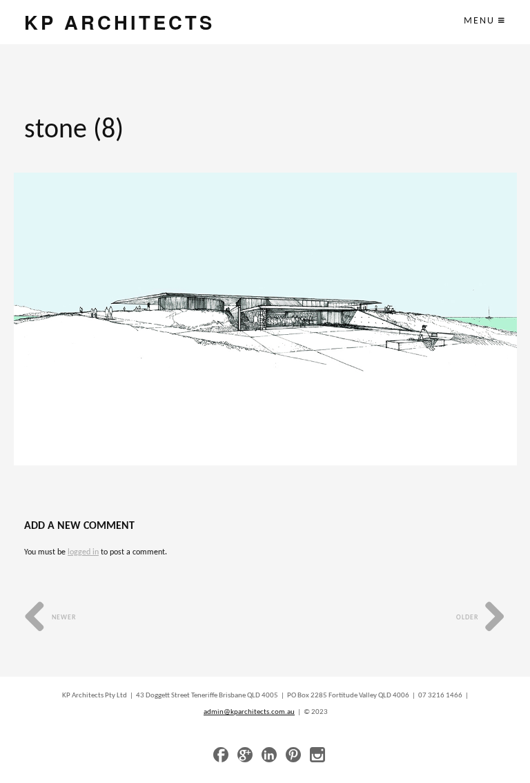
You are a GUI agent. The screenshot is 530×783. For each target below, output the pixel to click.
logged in (83, 552)
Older (468, 617)
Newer (63, 617)
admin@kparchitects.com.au (249, 712)
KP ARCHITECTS (119, 21)
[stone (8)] (265, 319)
